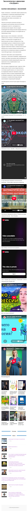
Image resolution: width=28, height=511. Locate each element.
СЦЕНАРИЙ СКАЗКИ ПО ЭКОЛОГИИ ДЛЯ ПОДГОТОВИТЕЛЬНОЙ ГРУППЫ (16, 471)
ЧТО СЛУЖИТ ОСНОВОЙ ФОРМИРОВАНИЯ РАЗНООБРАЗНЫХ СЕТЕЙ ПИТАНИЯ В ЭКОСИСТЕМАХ (17, 455)
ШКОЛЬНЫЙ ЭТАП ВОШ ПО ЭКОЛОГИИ (16, 439)
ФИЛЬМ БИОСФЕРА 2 (12, 446)
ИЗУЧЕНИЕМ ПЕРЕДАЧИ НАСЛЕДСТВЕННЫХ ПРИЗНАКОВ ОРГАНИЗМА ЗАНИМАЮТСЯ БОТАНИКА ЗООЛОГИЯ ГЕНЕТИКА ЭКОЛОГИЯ (16, 463)
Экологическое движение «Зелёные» (14, 2)
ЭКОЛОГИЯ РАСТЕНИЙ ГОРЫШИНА (15, 484)
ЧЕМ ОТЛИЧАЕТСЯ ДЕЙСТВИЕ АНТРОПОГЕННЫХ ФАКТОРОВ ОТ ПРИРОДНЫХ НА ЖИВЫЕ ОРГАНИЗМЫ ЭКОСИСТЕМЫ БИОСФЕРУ (16, 494)
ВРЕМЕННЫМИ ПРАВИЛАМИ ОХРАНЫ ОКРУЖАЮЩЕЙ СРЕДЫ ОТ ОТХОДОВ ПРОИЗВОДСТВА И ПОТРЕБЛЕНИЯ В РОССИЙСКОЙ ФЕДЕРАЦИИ (14, 479)
